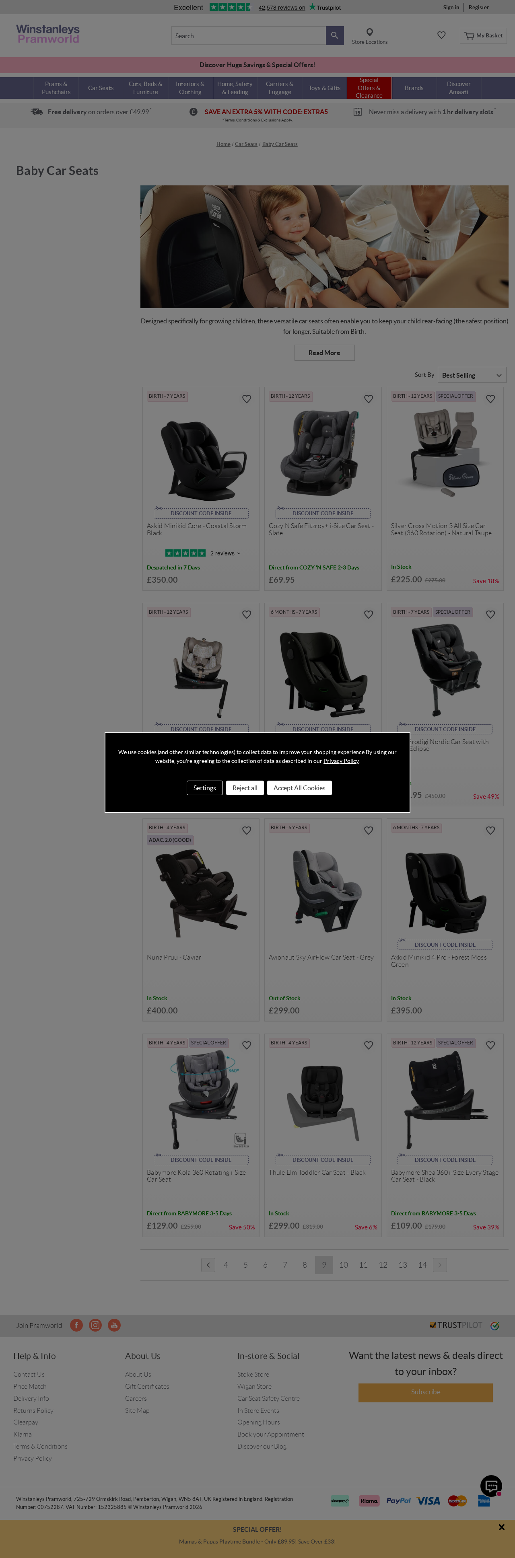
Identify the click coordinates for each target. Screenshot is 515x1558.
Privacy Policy (340, 761)
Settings (205, 787)
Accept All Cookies (299, 787)
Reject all (245, 787)
